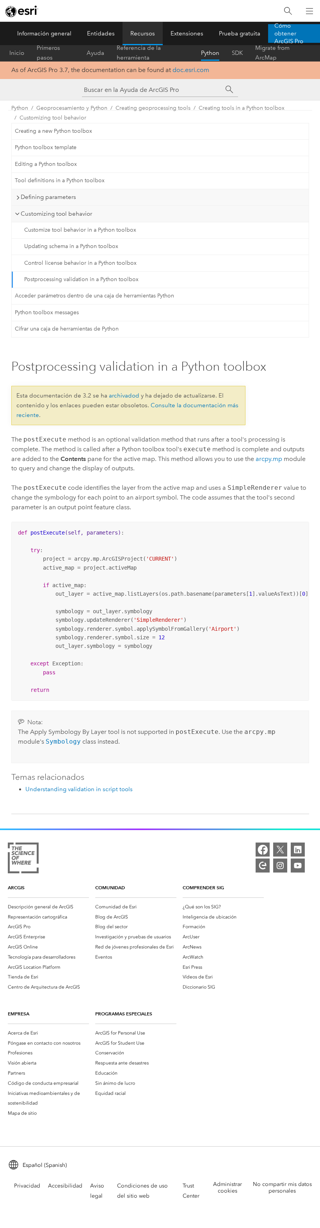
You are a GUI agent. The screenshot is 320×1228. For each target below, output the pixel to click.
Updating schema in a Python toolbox (71, 246)
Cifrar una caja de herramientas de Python (67, 328)
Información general (44, 33)
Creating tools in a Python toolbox (241, 108)
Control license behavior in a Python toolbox (80, 263)
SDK (237, 52)
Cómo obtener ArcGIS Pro (288, 33)
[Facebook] (263, 850)
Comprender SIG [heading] (203, 887)
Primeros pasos (48, 53)
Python (210, 52)
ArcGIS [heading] (16, 887)
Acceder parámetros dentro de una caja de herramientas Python (94, 295)
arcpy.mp (269, 459)
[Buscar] (288, 11)
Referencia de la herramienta (139, 53)
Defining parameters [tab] (48, 197)
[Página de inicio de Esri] (21, 11)
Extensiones (187, 33)
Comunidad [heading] (110, 887)
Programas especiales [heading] (123, 1014)
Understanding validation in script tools (79, 789)
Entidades (101, 33)
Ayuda (95, 52)
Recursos (142, 33)
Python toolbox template (45, 147)
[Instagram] (280, 866)
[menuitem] (48, 907)
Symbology (63, 741)
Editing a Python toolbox (46, 164)
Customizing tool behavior (53, 117)
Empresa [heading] (18, 1014)
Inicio (16, 52)
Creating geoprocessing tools (153, 108)
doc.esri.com (190, 70)
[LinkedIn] (298, 850)
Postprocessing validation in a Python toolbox (81, 279)
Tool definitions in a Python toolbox (60, 180)
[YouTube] (298, 866)
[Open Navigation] (309, 11)
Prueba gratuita (239, 33)
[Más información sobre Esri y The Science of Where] (23, 859)
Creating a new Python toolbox (53, 131)
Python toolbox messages (47, 312)
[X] (280, 850)
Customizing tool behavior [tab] (56, 213)
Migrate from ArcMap (272, 53)
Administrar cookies (227, 1187)
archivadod (124, 395)
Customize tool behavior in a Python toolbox (80, 230)
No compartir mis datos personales (282, 1187)
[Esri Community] (263, 866)
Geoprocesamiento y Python (71, 108)
